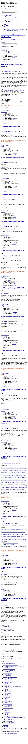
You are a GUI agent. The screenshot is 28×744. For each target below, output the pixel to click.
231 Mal (14, 57)
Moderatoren (17, 39)
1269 (9, 280)
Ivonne (2, 146)
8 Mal (13, 595)
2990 (9, 591)
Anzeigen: (4, 650)
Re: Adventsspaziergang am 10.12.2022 (12, 126)
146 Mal (15, 56)
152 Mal (15, 153)
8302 (9, 149)
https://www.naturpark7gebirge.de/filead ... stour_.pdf (13, 90)
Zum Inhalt (3, 8)
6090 (9, 214)
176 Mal (14, 187)
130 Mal (14, 218)
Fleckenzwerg (4, 50)
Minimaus (3, 212)
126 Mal (14, 154)
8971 (9, 182)
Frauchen (3, 277)
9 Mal (14, 594)
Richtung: (13, 651)
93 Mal (14, 217)
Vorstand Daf (11, 39)
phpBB (8, 728)
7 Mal (14, 283)
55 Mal (14, 285)
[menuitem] (12, 17)
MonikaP (3, 589)
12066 (9, 52)
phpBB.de (16, 731)
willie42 (2, 180)
